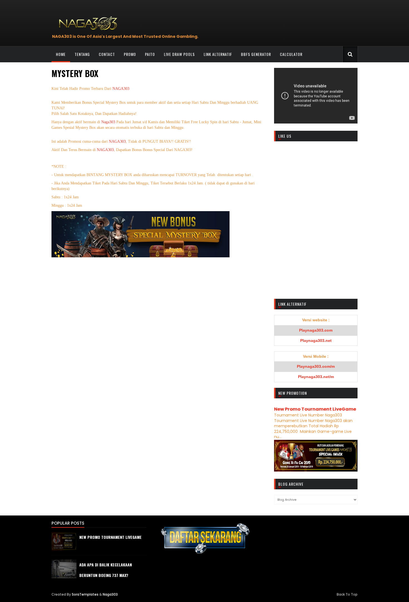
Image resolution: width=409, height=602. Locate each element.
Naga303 (108, 122)
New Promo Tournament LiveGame (315, 409)
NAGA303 (120, 89)
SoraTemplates (85, 594)
